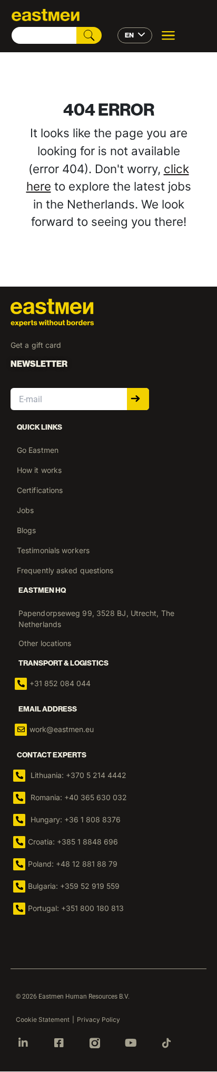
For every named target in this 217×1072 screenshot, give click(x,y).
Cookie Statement (43, 1019)
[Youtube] (130, 1043)
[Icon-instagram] (94, 1043)
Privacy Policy (98, 1019)
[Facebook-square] (59, 1043)
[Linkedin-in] (23, 1043)
